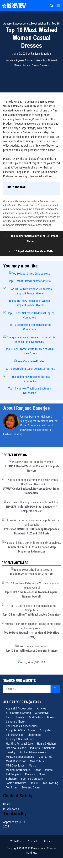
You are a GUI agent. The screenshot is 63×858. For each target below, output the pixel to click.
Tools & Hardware (16, 783)
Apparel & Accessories (16, 23)
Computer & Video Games (21, 730)
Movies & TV (37, 761)
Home (9, 60)
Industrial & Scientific (42, 748)
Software (11, 778)
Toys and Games (31, 787)
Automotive (42, 713)
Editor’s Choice (14, 734)
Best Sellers (35, 717)
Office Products (43, 770)
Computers (46, 730)
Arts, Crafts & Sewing (18, 713)
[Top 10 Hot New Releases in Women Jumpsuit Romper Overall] (29, 291)
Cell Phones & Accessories (22, 726)
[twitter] (58, 442)
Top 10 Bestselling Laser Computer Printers (29, 368)
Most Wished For (41, 23)
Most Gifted (45, 756)
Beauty (20, 717)
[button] (51, 6)
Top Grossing (50, 783)
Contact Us (34, 841)
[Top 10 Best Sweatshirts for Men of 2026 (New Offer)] (29, 339)
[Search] (55, 689)
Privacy (48, 841)
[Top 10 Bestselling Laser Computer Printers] (30, 361)
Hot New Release (16, 748)
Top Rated (11, 787)
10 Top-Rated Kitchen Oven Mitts (33, 251)
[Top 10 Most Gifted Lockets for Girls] (29, 273)
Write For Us (17, 841)
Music (32, 765)
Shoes (43, 774)
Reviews (30, 774)
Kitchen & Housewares (33, 752)
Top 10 (56, 23)
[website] (57, 442)
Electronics (34, 734)
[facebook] (59, 442)
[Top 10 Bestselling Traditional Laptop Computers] (29, 315)
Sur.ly (21, 822)
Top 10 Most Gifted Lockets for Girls (30, 281)
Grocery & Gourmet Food (20, 739)
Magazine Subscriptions (20, 756)
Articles (41, 708)
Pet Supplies (13, 774)
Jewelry (10, 752)
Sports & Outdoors (32, 778)
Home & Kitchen (46, 743)
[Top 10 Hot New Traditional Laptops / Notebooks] (29, 379)
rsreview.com (11, 808)
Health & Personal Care (19, 743)
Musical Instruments (18, 770)
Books (50, 717)
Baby (9, 717)
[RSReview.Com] (14, 6)
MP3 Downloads (15, 765)
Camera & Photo (15, 721)
